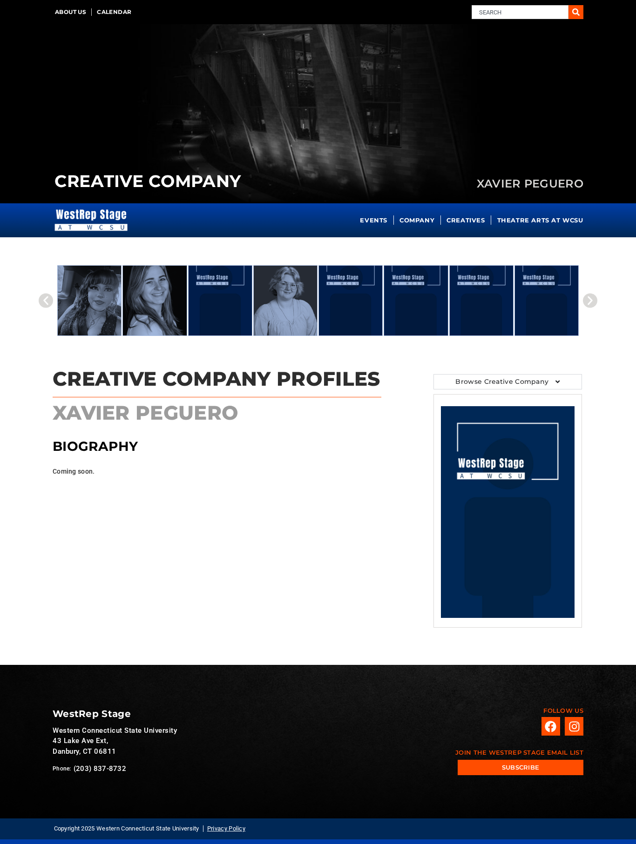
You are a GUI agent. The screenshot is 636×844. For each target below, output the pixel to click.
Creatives (466, 220)
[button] (46, 301)
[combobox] (520, 12)
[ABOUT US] (70, 12)
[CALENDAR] (114, 12)
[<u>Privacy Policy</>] (226, 828)
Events (373, 220)
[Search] (575, 12)
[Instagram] (574, 726)
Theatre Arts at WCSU (540, 220)
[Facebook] (550, 726)
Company (416, 220)
